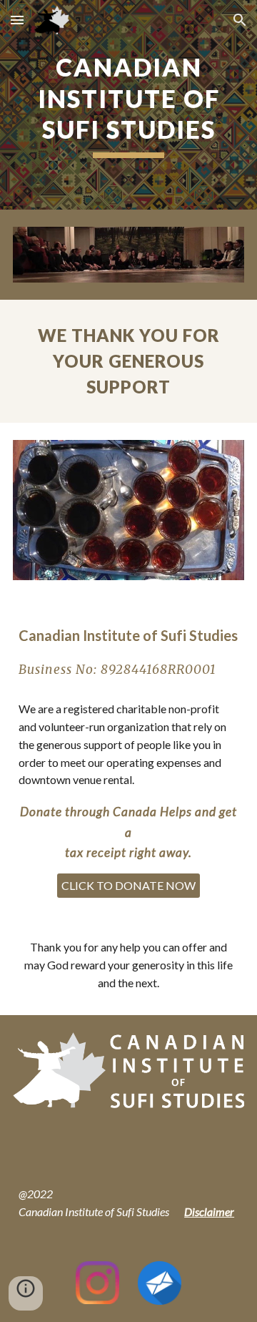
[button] (17, 19)
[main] (128, 105)
